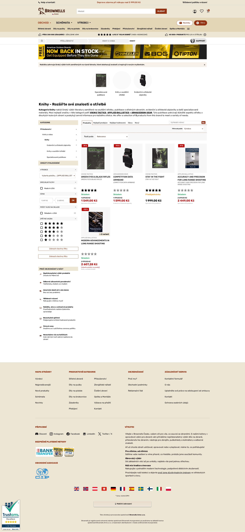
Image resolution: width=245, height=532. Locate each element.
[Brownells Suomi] (150, 489)
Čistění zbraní (161, 29)
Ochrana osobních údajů (176, 402)
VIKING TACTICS (98, 112)
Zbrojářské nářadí (144, 29)
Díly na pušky (59, 29)
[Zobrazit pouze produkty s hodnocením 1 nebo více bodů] (58, 239)
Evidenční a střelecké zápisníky (122, 203)
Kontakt (98, 408)
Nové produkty (42, 391)
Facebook (75, 434)
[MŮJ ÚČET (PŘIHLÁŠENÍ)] (195, 11)
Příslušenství (128, 29)
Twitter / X (107, 434)
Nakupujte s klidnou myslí (53, 301)
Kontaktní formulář (174, 379)
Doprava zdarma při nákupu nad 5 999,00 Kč (119, 2)
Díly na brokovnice (90, 29)
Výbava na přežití (102, 402)
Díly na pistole (74, 29)
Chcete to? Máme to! (51, 275)
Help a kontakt (47, 2)
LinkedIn (91, 434)
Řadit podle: (89, 136)
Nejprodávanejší (43, 385)
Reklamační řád (135, 391)
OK (73, 200)
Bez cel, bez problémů (51, 292)
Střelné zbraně (44, 29)
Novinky (39, 402)
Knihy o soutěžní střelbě (88, 269)
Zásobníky (105, 29)
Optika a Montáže (177, 29)
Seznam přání (202, 11)
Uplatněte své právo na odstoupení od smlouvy (187, 391)
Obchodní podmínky (137, 385)
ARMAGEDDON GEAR (141, 112)
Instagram (58, 434)
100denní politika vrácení (194, 2)
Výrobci (82, 22)
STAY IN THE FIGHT (154, 177)
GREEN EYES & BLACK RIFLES (95, 177)
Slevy (202, 23)
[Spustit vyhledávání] (161, 11)
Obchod (43, 22)
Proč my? (132, 379)
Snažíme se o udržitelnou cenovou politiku (59, 328)
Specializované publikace (88, 203)
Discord (43, 434)
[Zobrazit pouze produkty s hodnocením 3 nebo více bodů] (58, 231)
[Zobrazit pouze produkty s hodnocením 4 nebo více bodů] (58, 227)
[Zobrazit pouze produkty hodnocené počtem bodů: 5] (58, 223)
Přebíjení (116, 29)
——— (188, 28)
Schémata (63, 22)
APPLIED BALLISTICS (118, 112)
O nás (167, 385)
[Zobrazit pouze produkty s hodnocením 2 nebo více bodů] (58, 235)
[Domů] (41, 41)
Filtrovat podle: (177, 128)
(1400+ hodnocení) (129, 35)
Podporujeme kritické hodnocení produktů (59, 320)
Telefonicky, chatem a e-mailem (55, 284)
